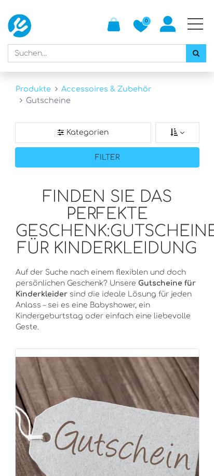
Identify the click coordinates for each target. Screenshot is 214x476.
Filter (107, 157)
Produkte (33, 89)
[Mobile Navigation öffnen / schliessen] (195, 24)
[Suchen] (196, 53)
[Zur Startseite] (19, 25)
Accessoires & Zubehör (106, 89)
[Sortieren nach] (177, 133)
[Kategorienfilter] (83, 132)
